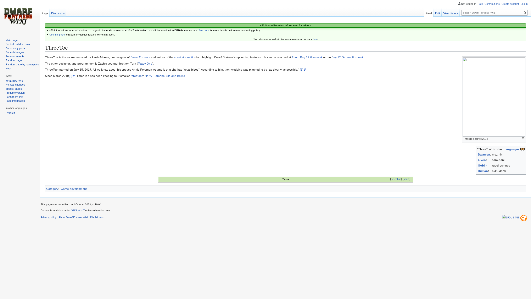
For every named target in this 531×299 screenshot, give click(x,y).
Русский (10, 113)
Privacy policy (48, 217)
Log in (524, 3)
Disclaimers (97, 217)
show (406, 179)
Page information (15, 100)
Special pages (14, 88)
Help (8, 68)
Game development (74, 188)
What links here (14, 80)
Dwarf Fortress (140, 57)
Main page (12, 40)
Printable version (15, 92)
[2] (70, 75)
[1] (301, 69)
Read (429, 13)
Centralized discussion (18, 44)
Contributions (492, 3)
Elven (482, 160)
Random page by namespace (22, 64)
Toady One (145, 63)
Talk (480, 3)
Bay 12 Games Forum (346, 57)
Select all (396, 179)
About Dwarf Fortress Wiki (73, 217)
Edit (437, 13)
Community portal (16, 48)
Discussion (58, 13)
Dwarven (484, 154)
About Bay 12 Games (306, 57)
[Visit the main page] (18, 16)
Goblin (482, 165)
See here (204, 30)
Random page (14, 60)
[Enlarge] (523, 138)
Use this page (57, 34)
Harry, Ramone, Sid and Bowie (165, 75)
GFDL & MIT (78, 210)
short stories (182, 57)
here (315, 39)
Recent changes (15, 52)
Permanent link (14, 97)
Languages (512, 149)
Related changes (15, 84)
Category (52, 188)
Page (45, 13)
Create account (510, 3)
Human (483, 171)
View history (450, 13)
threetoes (137, 75)
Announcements (15, 56)
